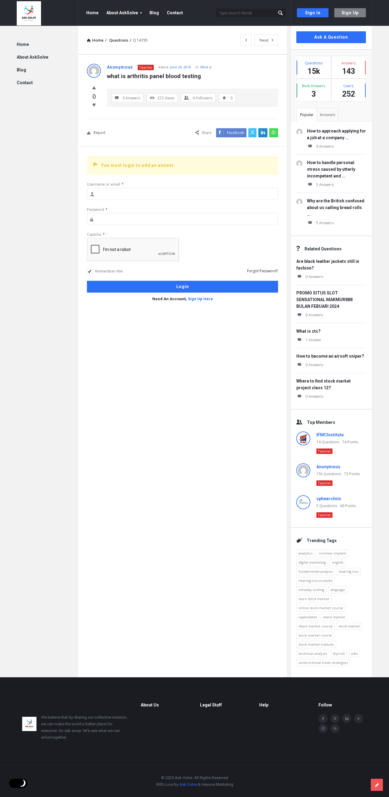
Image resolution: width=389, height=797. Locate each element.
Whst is (206, 67)
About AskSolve (122, 12)
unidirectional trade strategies (323, 662)
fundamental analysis (315, 571)
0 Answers (314, 276)
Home (92, 12)
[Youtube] (358, 718)
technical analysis (312, 653)
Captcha (96, 234)
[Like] (94, 87)
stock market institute (316, 644)
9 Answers (325, 146)
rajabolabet (307, 617)
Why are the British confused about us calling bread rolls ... (335, 207)
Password (97, 209)
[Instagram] (323, 728)
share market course (315, 626)
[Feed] (334, 728)
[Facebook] (323, 718)
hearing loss (348, 571)
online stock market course (320, 608)
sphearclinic (328, 498)
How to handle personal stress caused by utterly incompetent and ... (331, 169)
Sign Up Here (200, 299)
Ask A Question (331, 37)
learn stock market (313, 598)
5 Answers (325, 184)
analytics (305, 553)
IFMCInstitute (330, 434)
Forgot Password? (262, 270)
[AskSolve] (47, 13)
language (337, 589)
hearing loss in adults (315, 580)
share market (334, 617)
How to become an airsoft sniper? (330, 356)
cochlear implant (332, 553)
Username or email (105, 184)
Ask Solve (188, 784)
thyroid (339, 653)
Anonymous (328, 466)
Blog (154, 12)
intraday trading (311, 589)
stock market (349, 626)
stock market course (315, 635)
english (337, 562)
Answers (327, 114)
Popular (306, 114)
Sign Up (350, 12)
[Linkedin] (346, 718)
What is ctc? (308, 331)
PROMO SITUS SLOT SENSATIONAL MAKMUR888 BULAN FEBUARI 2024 (324, 299)
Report (99, 132)
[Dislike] (94, 104)
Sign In (313, 12)
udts (354, 653)
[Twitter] (334, 718)
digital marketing (312, 562)
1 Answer (313, 339)
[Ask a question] (377, 785)
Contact (175, 12)
